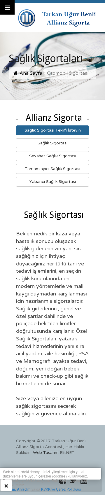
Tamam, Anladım (17, 489)
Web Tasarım (46, 452)
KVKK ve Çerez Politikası (61, 489)
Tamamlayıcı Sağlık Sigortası (52, 168)
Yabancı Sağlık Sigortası (52, 181)
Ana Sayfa (31, 73)
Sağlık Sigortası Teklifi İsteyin (52, 130)
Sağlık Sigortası (52, 143)
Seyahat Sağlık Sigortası (52, 155)
